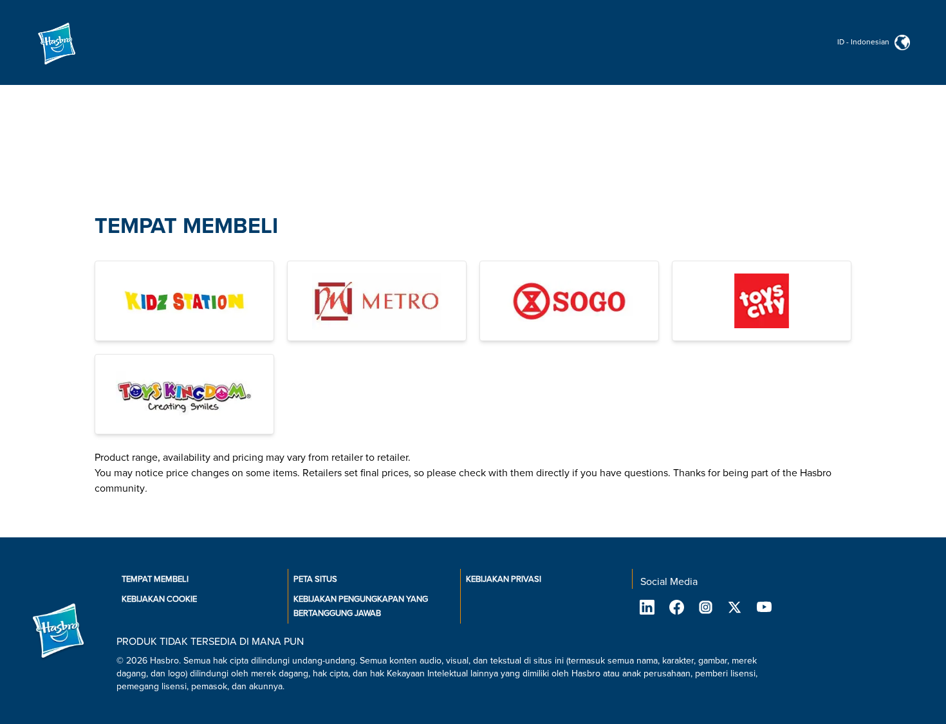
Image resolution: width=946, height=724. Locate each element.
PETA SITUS (315, 579)
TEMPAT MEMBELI (186, 226)
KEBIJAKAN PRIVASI (503, 579)
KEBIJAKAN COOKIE (159, 599)
